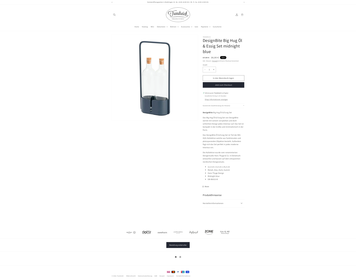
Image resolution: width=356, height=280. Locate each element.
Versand (214, 61)
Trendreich (120, 276)
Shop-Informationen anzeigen (216, 99)
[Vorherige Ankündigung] (112, 2)
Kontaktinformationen (183, 276)
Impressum (170, 276)
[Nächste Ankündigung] (244, 2)
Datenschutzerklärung (145, 276)
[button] (114, 14)
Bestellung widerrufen (178, 245)
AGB (155, 276)
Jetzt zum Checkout (223, 85)
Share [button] (207, 186)
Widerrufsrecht (131, 276)
